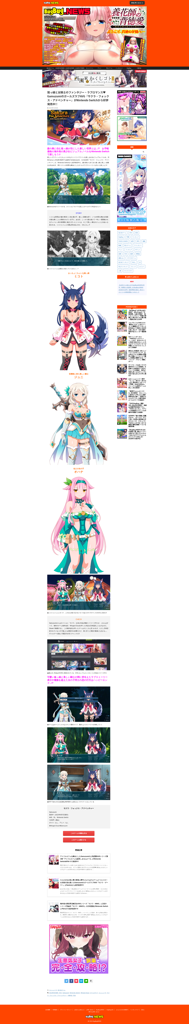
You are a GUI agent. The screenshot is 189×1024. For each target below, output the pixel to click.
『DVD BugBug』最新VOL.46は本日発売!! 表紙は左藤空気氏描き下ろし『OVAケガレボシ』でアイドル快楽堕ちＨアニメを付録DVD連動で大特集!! (137, 408)
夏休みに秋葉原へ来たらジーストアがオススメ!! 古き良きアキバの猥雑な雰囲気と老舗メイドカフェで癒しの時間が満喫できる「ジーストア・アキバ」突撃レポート (137, 356)
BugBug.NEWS (100, 1009)
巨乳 (136, 233)
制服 (120, 245)
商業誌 (138, 254)
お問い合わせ (89, 1009)
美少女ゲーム (50, 68)
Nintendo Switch (75, 993)
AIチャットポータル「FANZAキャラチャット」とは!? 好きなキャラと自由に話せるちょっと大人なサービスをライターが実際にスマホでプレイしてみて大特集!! (137, 342)
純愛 (131, 254)
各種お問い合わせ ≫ (137, 3)
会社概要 (47, 1009)
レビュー (141, 266)
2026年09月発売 (60, 68)
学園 (127, 237)
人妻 (120, 271)
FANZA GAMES (123, 241)
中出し (134, 262)
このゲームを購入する (78, 840)
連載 (144, 241)
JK (140, 262)
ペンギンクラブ (134, 1009)
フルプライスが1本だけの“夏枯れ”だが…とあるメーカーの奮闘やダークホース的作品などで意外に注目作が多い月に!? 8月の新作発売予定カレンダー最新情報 (137, 328)
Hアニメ (137, 249)
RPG (138, 241)
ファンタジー (138, 245)
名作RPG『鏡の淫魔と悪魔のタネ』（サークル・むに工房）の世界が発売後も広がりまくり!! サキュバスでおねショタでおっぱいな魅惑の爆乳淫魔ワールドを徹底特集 (137, 421)
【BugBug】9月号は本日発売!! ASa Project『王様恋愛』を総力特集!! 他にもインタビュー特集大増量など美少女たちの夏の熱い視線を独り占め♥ (137, 315)
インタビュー (119, 68)
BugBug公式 (110, 1009)
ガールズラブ (94, 993)
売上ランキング (123, 266)
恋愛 (120, 254)
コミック (133, 266)
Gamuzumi (66, 993)
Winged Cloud (85, 993)
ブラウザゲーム (131, 258)
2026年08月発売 (69, 68)
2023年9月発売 (53, 993)
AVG (60, 993)
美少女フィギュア (124, 262)
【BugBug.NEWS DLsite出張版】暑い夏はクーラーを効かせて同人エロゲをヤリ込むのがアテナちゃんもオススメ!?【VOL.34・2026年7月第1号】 (137, 434)
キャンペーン (89, 68)
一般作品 (138, 68)
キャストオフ (128, 271)
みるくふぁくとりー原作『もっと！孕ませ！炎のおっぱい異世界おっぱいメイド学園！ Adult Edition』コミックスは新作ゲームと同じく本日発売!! (137, 383)
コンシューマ (53, 990)
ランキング (135, 237)
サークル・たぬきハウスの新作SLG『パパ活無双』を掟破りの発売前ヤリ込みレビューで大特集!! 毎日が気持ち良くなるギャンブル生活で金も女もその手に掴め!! (137, 370)
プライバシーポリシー (66, 1009)
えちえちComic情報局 (122, 1009)
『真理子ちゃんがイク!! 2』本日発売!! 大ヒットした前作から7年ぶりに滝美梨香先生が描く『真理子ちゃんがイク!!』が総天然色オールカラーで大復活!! (137, 395)
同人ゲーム (109, 68)
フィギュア (129, 249)
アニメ (99, 68)
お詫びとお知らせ (79, 1009)
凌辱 (132, 241)
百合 (74, 995)
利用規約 (55, 1009)
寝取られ (121, 258)
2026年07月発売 (79, 68)
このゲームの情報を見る (79, 833)
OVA (125, 254)
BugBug (129, 68)
